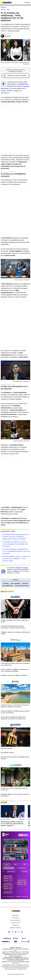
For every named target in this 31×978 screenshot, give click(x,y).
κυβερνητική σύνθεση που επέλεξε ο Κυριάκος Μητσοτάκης (15, 86)
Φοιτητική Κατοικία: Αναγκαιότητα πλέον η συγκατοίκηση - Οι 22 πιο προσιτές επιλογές (13, 626)
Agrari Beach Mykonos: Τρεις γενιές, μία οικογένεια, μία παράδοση (15, 795)
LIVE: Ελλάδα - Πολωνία (7, 752)
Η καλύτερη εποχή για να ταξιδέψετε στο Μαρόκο (14, 675)
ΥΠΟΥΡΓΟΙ (25, 583)
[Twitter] (18, 932)
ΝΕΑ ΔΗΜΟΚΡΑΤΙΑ (8, 585)
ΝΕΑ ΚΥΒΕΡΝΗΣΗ (15, 583)
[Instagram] (15, 932)
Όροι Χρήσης (15, 917)
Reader (19, 567)
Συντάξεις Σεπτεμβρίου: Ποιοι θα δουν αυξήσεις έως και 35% (15, 620)
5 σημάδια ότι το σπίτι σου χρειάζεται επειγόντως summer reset (14, 789)
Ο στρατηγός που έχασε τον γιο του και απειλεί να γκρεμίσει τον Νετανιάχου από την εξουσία (15, 544)
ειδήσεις (16, 571)
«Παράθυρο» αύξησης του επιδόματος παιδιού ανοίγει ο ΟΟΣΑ (15, 632)
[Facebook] (12, 932)
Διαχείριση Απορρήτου (15, 927)
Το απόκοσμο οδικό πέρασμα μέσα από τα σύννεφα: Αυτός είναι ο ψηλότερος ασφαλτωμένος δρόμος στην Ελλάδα (15, 537)
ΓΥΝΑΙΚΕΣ (6, 583)
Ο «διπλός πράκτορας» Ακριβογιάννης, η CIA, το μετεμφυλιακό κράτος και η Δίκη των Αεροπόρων (16, 551)
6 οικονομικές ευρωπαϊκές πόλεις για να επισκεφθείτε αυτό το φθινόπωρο (15, 664)
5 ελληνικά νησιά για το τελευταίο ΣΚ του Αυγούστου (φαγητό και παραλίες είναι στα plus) (15, 705)
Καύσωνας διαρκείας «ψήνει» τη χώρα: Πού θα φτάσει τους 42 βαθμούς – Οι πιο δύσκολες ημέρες (16, 559)
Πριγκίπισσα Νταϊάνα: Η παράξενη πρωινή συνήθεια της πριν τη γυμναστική (15, 711)
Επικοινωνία (15, 915)
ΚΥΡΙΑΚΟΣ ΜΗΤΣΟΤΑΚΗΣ (22, 585)
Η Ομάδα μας (15, 925)
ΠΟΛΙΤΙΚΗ (3, 7)
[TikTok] (22, 932)
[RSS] (9, 932)
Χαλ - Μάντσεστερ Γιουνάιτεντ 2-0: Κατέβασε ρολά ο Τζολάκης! (15, 757)
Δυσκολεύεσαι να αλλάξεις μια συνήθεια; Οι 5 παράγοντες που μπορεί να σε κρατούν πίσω (13, 717)
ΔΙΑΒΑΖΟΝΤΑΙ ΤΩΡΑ (8, 531)
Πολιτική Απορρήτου (15, 920)
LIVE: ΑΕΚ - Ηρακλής (6, 748)
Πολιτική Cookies (15, 922)
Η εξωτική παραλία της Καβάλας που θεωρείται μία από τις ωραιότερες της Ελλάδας (14, 670)
